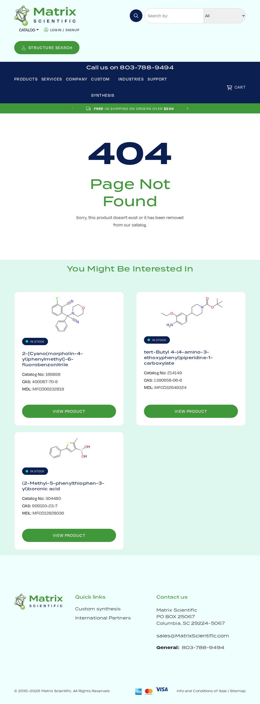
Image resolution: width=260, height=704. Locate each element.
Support (157, 79)
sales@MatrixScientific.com (192, 636)
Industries (131, 79)
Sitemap (238, 691)
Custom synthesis (98, 609)
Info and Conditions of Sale (202, 691)
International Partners (103, 618)
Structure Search (50, 47)
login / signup (64, 29)
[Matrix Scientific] (45, 15)
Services (51, 79)
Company (77, 79)
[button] (187, 108)
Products (26, 79)
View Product (69, 411)
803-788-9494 (203, 647)
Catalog (27, 29)
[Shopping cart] (229, 87)
